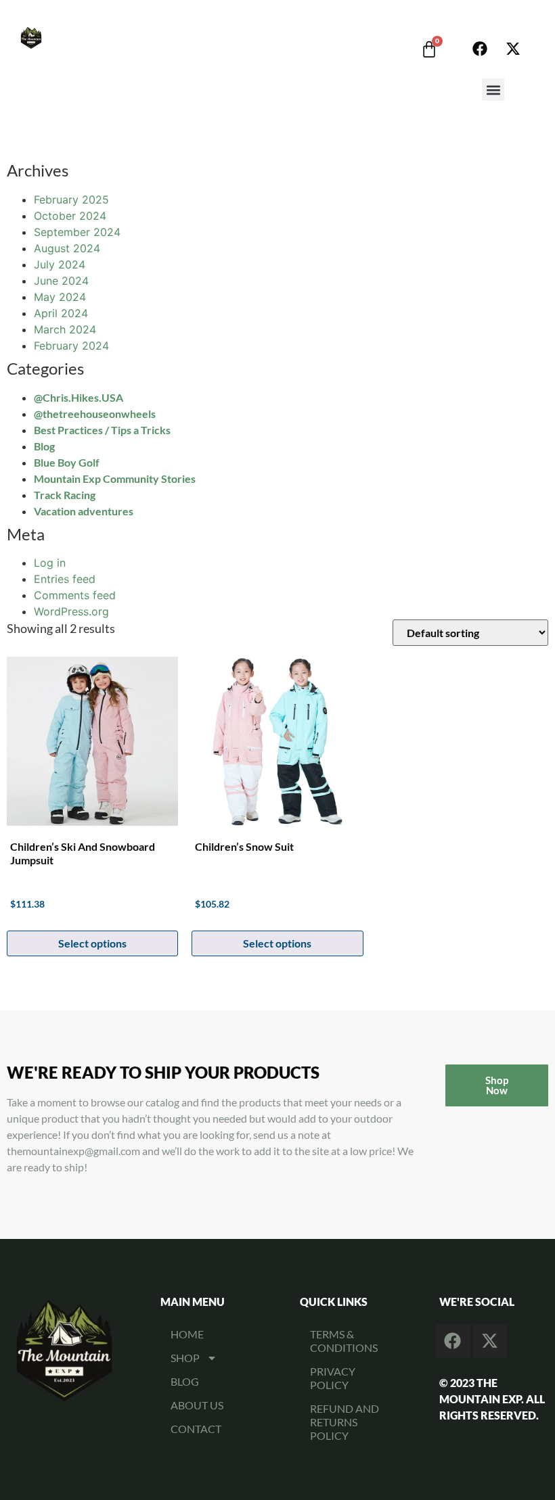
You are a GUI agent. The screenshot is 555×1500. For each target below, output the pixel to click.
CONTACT (196, 1428)
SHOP (185, 1357)
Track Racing (64, 494)
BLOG (185, 1381)
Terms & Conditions (344, 1341)
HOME (187, 1334)
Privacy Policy (332, 1378)
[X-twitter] (513, 49)
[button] (493, 89)
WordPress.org (71, 611)
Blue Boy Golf (66, 462)
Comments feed (75, 595)
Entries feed (64, 579)
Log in (50, 562)
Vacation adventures (83, 511)
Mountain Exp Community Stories (115, 478)
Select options (92, 943)
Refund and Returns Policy (344, 1422)
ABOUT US (197, 1405)
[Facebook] (480, 49)
